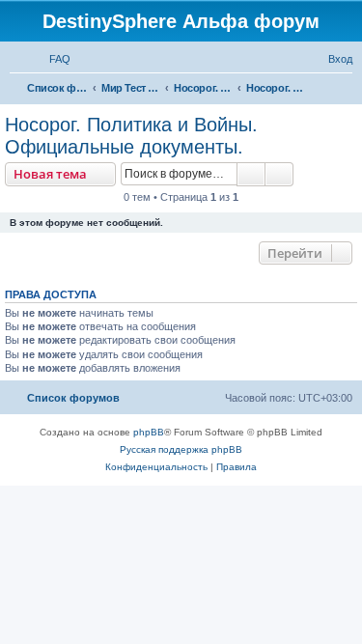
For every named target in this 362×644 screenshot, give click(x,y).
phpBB (148, 432)
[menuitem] (51, 58)
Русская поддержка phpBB (181, 449)
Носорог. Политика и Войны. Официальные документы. (131, 135)
